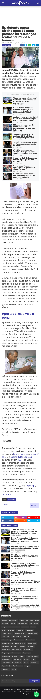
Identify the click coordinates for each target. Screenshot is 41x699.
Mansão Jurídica (7, 646)
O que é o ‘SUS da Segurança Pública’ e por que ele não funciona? (25, 159)
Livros (3, 630)
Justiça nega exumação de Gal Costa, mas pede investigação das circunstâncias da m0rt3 (25, 118)
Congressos (29, 630)
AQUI (19, 459)
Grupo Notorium (16, 636)
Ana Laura (26, 636)
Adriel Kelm (31, 646)
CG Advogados (15, 653)
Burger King (5, 653)
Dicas (37, 620)
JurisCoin (26, 659)
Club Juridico (6, 656)
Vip (31, 623)
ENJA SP (15, 656)
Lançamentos (6, 627)
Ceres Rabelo (30, 640)
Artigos (22, 620)
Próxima (33, 506)
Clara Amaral (26, 653)
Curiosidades (6, 45)
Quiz (3, 636)
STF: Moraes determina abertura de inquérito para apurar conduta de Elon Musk (25, 151)
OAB (15, 646)
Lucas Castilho (16, 662)
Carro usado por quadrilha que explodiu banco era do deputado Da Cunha (24, 175)
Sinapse (27, 666)
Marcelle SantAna (20, 633)
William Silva (5, 669)
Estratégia (11, 630)
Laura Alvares (32, 643)
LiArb (33, 659)
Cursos (10, 633)
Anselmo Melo (28, 649)
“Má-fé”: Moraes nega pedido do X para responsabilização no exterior (25, 143)
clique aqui (30, 485)
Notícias (4, 620)
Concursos (29, 620)
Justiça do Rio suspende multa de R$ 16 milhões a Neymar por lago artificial (23, 136)
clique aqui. (7, 494)
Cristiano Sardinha (7, 643)
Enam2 (22, 656)
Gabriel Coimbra (6, 659)
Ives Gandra (17, 659)
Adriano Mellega (6, 640)
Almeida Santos (16, 649)
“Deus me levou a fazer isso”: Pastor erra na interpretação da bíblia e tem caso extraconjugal (25, 100)
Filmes (4, 633)
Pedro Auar (16, 627)
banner (14, 669)
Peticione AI (34, 662)
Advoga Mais (6, 649)
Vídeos (36, 623)
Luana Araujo (6, 662)
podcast (13, 623)
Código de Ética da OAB (21, 456)
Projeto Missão (6, 666)
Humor (33, 627)
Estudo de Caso (22, 623)
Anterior (5, 504)
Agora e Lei (25, 627)
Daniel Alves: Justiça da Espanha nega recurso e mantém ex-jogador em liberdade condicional (23, 110)
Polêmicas (5, 623)
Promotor (22, 646)
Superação (20, 630)
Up (8, 636)
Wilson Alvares (32, 633)
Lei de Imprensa (20, 454)
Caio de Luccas (18, 640)
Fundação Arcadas (32, 656)
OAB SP (26, 662)
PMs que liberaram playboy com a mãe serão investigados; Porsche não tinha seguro (24, 127)
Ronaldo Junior (17, 666)
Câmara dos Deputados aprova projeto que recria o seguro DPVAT (24, 167)
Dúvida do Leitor (20, 643)
